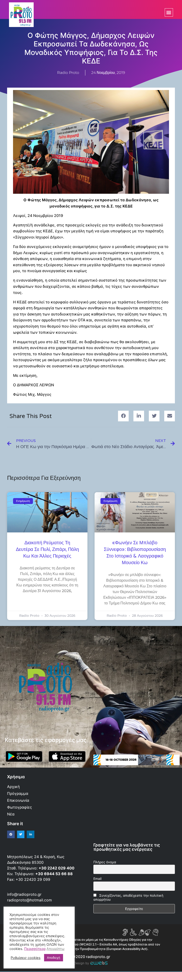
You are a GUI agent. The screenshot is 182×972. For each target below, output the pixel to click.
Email (97, 879)
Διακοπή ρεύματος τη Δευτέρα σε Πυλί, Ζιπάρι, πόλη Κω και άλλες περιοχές (47, 549)
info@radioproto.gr (24, 894)
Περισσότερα (35, 949)
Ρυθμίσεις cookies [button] (26, 958)
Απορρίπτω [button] (55, 949)
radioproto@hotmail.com (30, 900)
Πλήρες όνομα (104, 862)
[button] (169, 12)
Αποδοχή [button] (53, 957)
